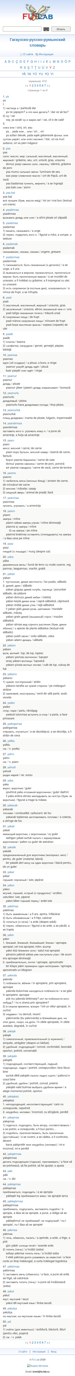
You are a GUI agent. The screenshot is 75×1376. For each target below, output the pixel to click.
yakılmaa (13, 906)
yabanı (12, 645)
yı (51, 74)
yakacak (13, 805)
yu (41, 74)
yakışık (12, 1031)
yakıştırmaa (14, 1154)
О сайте (28, 54)
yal (9, 1321)
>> (48, 85)
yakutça (12, 1308)
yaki (10, 1171)
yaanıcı (12, 473)
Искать (61, 29)
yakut (11, 1291)
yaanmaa (13, 498)
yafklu (11, 741)
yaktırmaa (13, 1266)
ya (29, 74)
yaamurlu (13, 393)
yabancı (12, 674)
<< (26, 85)
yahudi (12, 767)
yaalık (9, 334)
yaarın (11, 511)
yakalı (11, 826)
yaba (10, 557)
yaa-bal (10, 192)
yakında (12, 975)
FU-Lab (36, 1359)
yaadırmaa (12, 210)
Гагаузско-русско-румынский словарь (37, 42)
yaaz (10, 543)
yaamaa (12, 355)
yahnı (11, 754)
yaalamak (12, 244)
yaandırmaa (15, 423)
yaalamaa (12, 223)
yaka (10, 780)
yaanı (11, 440)
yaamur (12, 376)
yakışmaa (13, 1117)
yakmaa (12, 1230)
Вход (53, 1351)
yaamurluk (14, 410)
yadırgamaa (15, 724)
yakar (11, 872)
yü (35, 74)
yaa (8, 148)
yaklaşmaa (14, 1184)
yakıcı (11, 885)
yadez (11, 703)
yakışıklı (12, 1056)
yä (24, 74)
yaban (11, 574)
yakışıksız (13, 1096)
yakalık (12, 847)
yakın (11, 935)
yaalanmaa (12, 257)
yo (47, 74)
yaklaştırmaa (15, 1201)
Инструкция (46, 54)
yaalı (9, 297)
